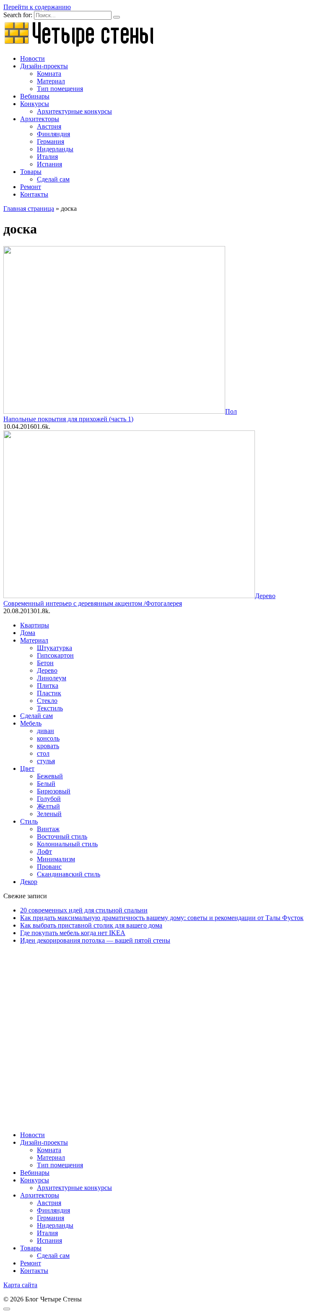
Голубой (49, 798)
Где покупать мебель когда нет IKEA (72, 932)
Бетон (45, 662)
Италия (47, 156)
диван (45, 730)
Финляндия (53, 133)
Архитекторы (39, 118)
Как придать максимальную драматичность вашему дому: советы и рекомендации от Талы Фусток (162, 917)
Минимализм (56, 859)
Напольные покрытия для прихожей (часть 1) (68, 418)
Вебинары (34, 96)
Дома (27, 632)
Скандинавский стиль (68, 874)
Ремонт (30, 186)
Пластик (49, 693)
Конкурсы (34, 103)
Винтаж (48, 828)
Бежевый (50, 776)
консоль (48, 738)
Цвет (27, 768)
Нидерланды (55, 149)
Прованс (49, 866)
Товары (31, 171)
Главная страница (28, 208)
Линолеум (51, 678)
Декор (28, 881)
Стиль (29, 821)
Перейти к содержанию (37, 6)
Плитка (47, 685)
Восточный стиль (62, 836)
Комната (49, 73)
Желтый (48, 806)
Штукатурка (54, 647)
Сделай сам (53, 179)
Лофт (44, 851)
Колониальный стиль (67, 843)
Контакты (34, 194)
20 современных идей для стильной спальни (84, 910)
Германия (50, 141)
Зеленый (49, 813)
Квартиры (34, 625)
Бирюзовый (53, 791)
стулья (46, 761)
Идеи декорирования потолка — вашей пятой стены (95, 940)
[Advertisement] (161, 1024)
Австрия (49, 126)
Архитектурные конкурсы (74, 111)
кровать (48, 745)
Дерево (47, 670)
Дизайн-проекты (44, 66)
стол (43, 753)
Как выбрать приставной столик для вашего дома (91, 925)
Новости (32, 58)
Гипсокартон (55, 655)
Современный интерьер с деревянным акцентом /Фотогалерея (92, 603)
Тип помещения (60, 88)
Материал (51, 81)
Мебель (31, 723)
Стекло (47, 700)
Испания (49, 164)
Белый (46, 783)
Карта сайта (20, 1284)
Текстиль (50, 708)
